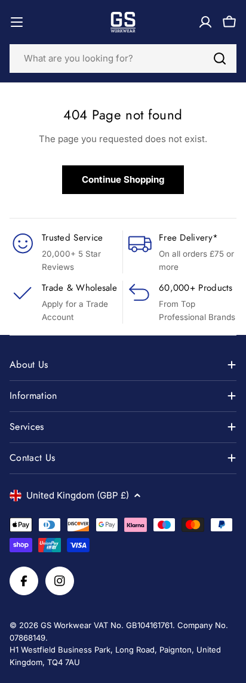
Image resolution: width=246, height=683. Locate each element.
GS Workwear (66, 625)
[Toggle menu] (17, 22)
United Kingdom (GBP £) (77, 495)
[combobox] (123, 58)
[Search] (220, 58)
